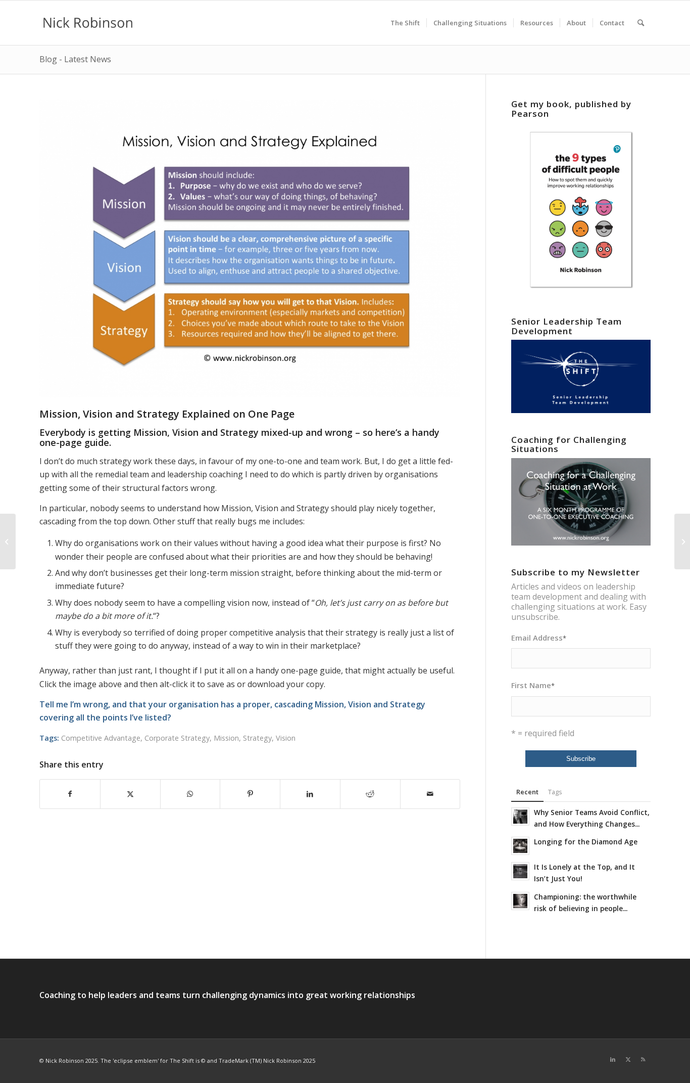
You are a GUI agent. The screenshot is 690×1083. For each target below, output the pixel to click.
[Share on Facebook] (70, 794)
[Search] (641, 23)
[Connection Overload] (682, 541)
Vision (285, 738)
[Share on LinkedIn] (310, 794)
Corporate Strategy (177, 738)
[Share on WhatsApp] (190, 794)
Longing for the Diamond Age (585, 841)
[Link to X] (627, 1059)
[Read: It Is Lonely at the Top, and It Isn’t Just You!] (520, 871)
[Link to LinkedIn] (612, 1059)
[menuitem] (405, 23)
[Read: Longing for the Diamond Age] (520, 846)
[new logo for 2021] (87, 23)
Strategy (257, 738)
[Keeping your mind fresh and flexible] (8, 541)
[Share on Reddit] (370, 794)
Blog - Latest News (75, 59)
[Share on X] (130, 794)
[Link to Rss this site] (643, 1059)
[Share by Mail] (430, 794)
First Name (533, 685)
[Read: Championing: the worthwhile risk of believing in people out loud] (520, 901)
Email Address (538, 638)
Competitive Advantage (100, 738)
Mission (226, 738)
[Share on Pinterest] (250, 794)
